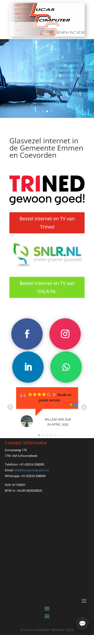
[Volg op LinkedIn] (28, 367)
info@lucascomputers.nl (31, 470)
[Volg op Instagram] (65, 334)
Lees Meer (47, 97)
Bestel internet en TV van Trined (47, 222)
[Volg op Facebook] (27, 334)
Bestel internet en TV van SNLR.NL (47, 287)
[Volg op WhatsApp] (66, 367)
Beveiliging (23, 73)
